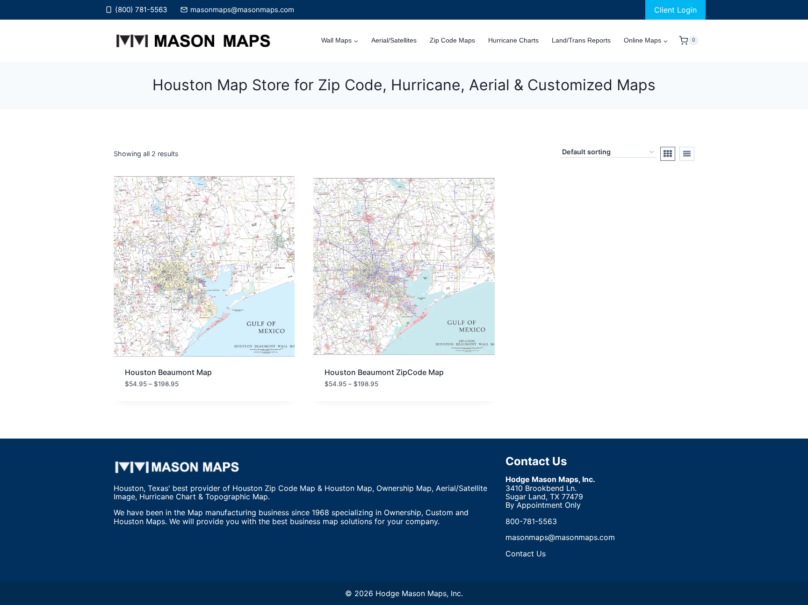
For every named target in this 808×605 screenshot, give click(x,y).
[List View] (686, 154)
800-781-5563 (531, 521)
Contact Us (536, 461)
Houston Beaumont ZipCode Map (384, 372)
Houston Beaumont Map (168, 372)
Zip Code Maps (452, 40)
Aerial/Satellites (394, 40)
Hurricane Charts (513, 40)
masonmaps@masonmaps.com (560, 537)
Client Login (675, 9)
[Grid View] (667, 154)
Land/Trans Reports (581, 40)
